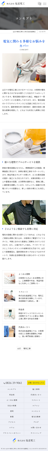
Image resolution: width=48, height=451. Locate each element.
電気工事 (27, 348)
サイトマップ (36, 433)
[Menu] (44, 3)
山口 (19, 348)
